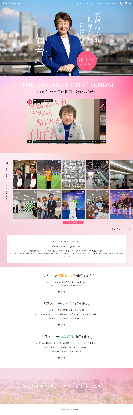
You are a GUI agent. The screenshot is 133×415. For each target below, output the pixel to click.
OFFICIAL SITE (18, 3)
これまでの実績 (111, 3)
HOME (78, 3)
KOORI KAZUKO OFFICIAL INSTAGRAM (7, 184)
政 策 (100, 3)
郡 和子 (6, 3)
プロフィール (89, 3)
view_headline (130, 3)
